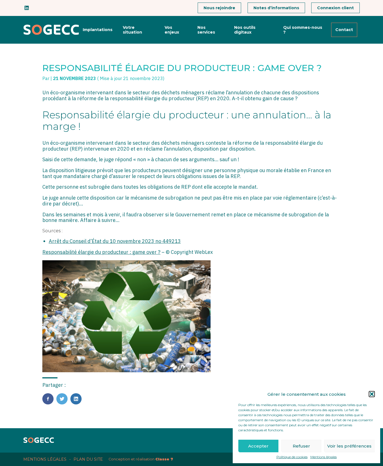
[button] (372, 394)
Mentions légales (323, 457)
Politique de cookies (292, 457)
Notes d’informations (276, 7)
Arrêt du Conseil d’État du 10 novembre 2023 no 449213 (115, 241)
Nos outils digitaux (244, 29)
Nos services (206, 29)
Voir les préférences (349, 446)
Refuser (301, 446)
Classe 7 (164, 459)
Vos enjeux (172, 29)
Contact (344, 29)
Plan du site (88, 459)
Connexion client (335, 7)
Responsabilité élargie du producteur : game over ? (101, 252)
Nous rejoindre (219, 7)
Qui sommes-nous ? (302, 29)
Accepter (258, 446)
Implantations (97, 29)
